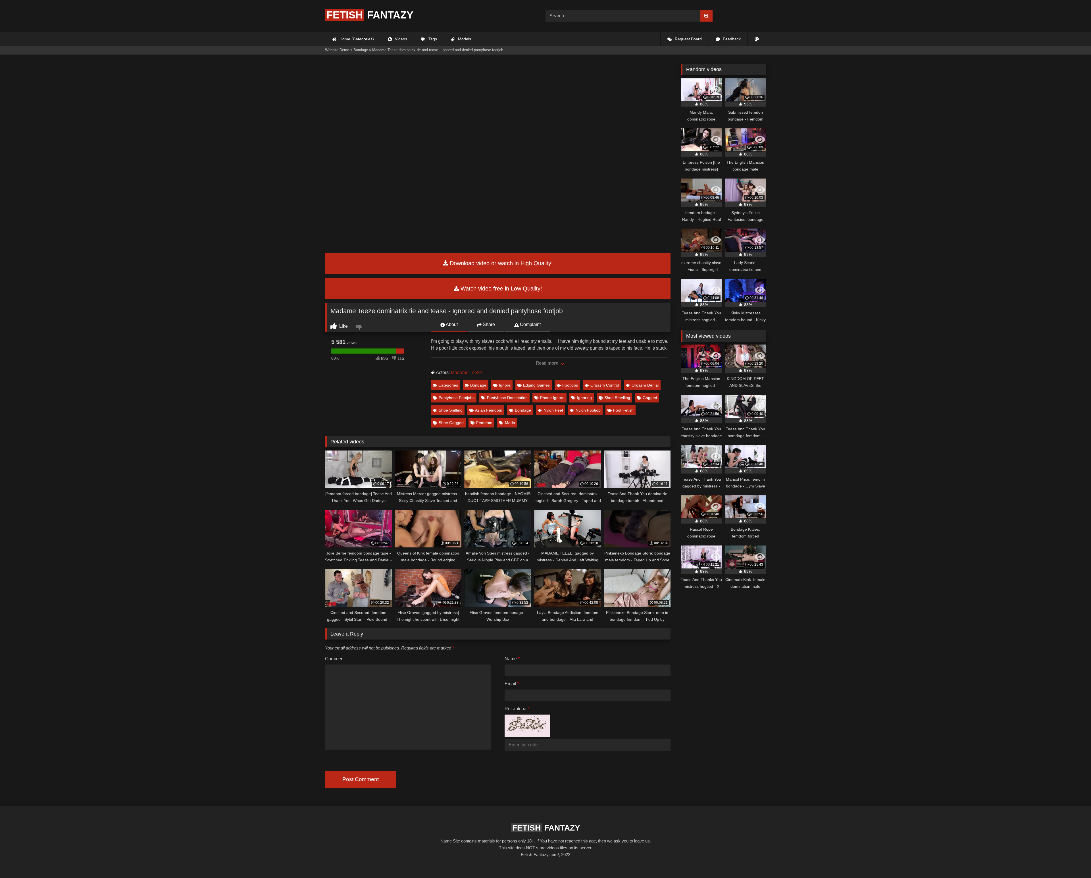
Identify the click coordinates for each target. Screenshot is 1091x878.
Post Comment (360, 779)
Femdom (484, 422)
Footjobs (570, 385)
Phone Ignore (552, 397)
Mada (510, 422)
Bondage (478, 385)
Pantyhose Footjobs (456, 397)
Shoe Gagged (451, 422)
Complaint (530, 324)
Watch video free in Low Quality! (500, 288)
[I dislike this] (359, 328)
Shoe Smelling (617, 397)
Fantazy (369, 15)
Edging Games (536, 385)
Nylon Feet (553, 410)
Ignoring (584, 397)
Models (464, 39)
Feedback (731, 39)
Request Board (688, 39)
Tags (432, 39)
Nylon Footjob (588, 410)
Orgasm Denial (645, 385)
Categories (448, 385)
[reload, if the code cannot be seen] (527, 735)
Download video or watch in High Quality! (500, 263)
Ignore (505, 385)
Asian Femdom (488, 410)
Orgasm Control (604, 385)
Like (343, 326)
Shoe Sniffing (451, 410)
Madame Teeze (466, 372)
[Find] (706, 16)
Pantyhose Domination (507, 397)
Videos (400, 39)
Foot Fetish (623, 410)
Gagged (650, 397)
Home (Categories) (356, 39)
